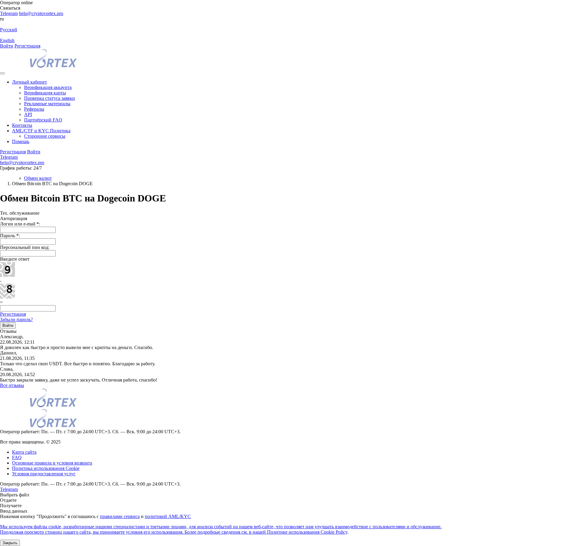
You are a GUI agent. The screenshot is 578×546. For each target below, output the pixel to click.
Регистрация (27, 45)
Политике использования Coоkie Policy (307, 532)
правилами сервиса (120, 516)
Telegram (9, 13)
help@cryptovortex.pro (41, 13)
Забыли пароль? (16, 319)
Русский (8, 29)
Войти (6, 45)
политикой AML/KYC (168, 516)
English (7, 40)
